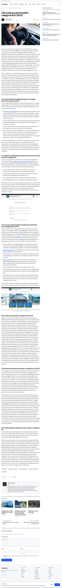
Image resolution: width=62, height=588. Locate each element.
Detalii (44, 585)
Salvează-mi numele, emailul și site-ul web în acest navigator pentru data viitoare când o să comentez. (21, 556)
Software (37, 575)
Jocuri (26, 4)
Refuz (51, 584)
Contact (44, 4)
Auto (50, 578)
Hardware (37, 573)
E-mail (21, 548)
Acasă (11, 4)
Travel (50, 576)
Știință (33, 4)
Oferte (50, 571)
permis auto (4, 471)
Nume (2, 548)
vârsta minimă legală (12, 111)
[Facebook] (2, 574)
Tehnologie (21, 4)
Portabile (37, 571)
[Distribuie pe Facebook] (8, 477)
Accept (57, 584)
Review (36, 569)
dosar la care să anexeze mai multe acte (23, 161)
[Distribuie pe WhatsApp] (15, 477)
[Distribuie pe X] (12, 477)
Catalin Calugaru (8, 19)
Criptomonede (38, 578)
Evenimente (51, 575)
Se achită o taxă (7, 259)
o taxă (17, 236)
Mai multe (39, 4)
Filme (30, 4)
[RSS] (5, 574)
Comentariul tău (4, 536)
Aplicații (36, 576)
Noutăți (15, 4)
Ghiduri (50, 573)
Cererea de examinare (8, 250)
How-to (50, 569)
